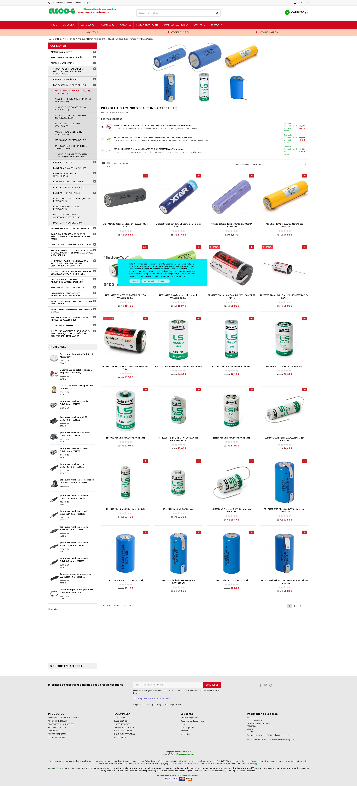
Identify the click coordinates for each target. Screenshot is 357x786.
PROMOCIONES (54, 730)
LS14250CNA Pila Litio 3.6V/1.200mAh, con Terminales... (232, 510)
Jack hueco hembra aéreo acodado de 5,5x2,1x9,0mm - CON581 (77, 481)
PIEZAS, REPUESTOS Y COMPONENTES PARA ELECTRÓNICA (71, 302)
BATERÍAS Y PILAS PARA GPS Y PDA (69, 167)
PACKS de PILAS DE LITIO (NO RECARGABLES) (68, 133)
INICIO (54, 24)
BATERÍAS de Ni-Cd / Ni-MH (65, 79)
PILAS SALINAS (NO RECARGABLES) (69, 187)
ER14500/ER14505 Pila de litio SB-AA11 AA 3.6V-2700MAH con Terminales (148, 149)
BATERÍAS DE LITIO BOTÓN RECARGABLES (67, 124)
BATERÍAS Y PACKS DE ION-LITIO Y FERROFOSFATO (71, 147)
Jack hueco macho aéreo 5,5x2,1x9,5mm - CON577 (72, 465)
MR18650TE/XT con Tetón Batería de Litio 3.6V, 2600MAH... (179, 225)
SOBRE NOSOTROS (122, 724)
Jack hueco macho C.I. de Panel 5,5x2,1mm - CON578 (75, 434)
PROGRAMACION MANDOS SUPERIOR (63, 717)
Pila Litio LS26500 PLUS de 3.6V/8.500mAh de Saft (178, 366)
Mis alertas (185, 734)
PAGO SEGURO (107, 24)
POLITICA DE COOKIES (123, 730)
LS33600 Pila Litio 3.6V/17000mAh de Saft (284, 366)
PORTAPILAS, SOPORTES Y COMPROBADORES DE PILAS (66, 215)
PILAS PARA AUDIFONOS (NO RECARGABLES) (66, 207)
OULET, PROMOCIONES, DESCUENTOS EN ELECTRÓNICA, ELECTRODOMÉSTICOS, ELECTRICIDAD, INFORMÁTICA (70, 333)
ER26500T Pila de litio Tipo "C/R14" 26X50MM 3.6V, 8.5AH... (284, 296)
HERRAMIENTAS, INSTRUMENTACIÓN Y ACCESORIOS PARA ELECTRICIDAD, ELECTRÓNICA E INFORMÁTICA (69, 263)
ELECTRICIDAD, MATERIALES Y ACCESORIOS (71, 244)
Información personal (190, 717)
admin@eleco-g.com (285, 739)
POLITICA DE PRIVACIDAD (124, 734)
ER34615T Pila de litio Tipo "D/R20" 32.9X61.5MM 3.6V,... (231, 296)
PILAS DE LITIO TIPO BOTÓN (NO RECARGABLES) (70, 108)
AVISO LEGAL (87, 24)
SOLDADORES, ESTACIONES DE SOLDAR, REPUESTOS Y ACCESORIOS (70, 318)
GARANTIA (125, 24)
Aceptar (135, 281)
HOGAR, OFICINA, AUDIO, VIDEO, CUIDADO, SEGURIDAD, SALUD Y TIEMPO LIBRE (71, 272)
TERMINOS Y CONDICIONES (125, 727)
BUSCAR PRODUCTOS (57, 727)
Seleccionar (280, 164)
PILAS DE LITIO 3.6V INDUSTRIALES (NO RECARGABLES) (73, 92)
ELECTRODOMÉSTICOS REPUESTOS (67, 287)
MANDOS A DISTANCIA (61, 51)
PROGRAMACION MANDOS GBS (61, 724)
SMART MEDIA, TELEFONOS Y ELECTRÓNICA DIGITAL (71, 310)
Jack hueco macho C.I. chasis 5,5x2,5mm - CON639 (74, 402)
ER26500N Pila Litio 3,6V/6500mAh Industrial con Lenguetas (284, 581)
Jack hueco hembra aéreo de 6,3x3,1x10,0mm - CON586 (74, 497)
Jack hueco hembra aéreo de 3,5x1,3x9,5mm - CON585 (74, 559)
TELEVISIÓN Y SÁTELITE (62, 325)
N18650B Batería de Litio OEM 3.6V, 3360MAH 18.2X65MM (231, 225)
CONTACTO (199, 24)
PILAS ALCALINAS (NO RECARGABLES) (70, 181)
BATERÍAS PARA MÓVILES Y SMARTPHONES (66, 174)
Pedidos (184, 724)
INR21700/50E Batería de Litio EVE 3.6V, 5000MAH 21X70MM (125, 225)
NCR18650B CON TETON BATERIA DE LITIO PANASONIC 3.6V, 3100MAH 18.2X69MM (153, 137)
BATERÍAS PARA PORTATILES (66, 193)
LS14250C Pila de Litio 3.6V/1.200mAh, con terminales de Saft (178, 439)
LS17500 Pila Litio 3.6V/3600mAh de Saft (231, 366)
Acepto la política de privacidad (153, 698)
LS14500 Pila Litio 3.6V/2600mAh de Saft (125, 509)
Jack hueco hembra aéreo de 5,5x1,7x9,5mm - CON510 (74, 528)
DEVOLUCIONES (120, 737)
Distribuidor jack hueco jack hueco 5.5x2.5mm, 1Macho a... (76, 591)
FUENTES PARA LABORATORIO (67, 222)
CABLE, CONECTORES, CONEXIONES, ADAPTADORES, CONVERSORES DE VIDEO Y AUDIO (71, 236)
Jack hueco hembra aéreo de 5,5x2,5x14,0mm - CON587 (74, 512)
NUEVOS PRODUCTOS (57, 734)
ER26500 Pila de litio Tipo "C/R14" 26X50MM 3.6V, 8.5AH (125, 367)
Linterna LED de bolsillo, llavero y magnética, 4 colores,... (76, 371)
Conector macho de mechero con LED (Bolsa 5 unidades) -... (76, 575)
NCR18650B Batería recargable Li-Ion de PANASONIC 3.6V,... (178, 296)
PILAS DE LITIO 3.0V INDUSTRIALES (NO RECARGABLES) (73, 100)
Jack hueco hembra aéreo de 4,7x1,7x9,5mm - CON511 (74, 544)
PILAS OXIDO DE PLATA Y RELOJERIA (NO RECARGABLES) (72, 199)
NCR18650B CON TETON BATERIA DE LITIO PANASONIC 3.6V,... (125, 296)
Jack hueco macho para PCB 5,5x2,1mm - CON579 (73, 418)
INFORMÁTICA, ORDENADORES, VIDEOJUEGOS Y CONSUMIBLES (66, 294)
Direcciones (185, 730)
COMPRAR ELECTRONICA (176, 24)
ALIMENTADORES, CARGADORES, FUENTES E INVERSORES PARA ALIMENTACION (68, 71)
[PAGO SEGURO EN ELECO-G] (178, 778)
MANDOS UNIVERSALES (57, 721)
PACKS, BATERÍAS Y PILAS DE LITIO (69, 85)
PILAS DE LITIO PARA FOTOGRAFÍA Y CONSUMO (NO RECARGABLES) (72, 155)
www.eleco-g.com (104, 761)
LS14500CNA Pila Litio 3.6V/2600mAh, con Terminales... (284, 439)
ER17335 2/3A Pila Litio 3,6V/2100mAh (125, 580)
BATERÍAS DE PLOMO (63, 162)
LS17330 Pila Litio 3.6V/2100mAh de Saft (125, 437)
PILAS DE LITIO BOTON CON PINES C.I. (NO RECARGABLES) (73, 116)
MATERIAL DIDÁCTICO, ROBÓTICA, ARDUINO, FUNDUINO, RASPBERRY (67, 280)
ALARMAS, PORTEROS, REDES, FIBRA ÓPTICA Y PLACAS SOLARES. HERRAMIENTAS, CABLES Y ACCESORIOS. (72, 252)
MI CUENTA (216, 24)
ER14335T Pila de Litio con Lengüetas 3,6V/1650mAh (178, 581)
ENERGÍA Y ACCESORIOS (62, 63)
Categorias (69, 24)
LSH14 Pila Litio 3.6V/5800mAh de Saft (231, 437)
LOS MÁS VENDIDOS (56, 737)
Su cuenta (187, 713)
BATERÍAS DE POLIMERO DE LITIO (70, 140)
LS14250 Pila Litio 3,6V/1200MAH (178, 509)
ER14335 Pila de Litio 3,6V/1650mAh (231, 580)
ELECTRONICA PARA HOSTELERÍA (66, 57)
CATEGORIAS (58, 45)
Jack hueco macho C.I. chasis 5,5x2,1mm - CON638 (74, 449)
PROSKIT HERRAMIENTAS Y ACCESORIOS (70, 228)
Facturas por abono (189, 727)
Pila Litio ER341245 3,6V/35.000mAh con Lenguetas (284, 225)
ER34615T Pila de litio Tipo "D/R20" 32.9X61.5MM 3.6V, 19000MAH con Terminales (153, 125)
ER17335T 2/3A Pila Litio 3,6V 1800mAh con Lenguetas (284, 510)
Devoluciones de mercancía (192, 721)
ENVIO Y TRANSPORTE (147, 24)
